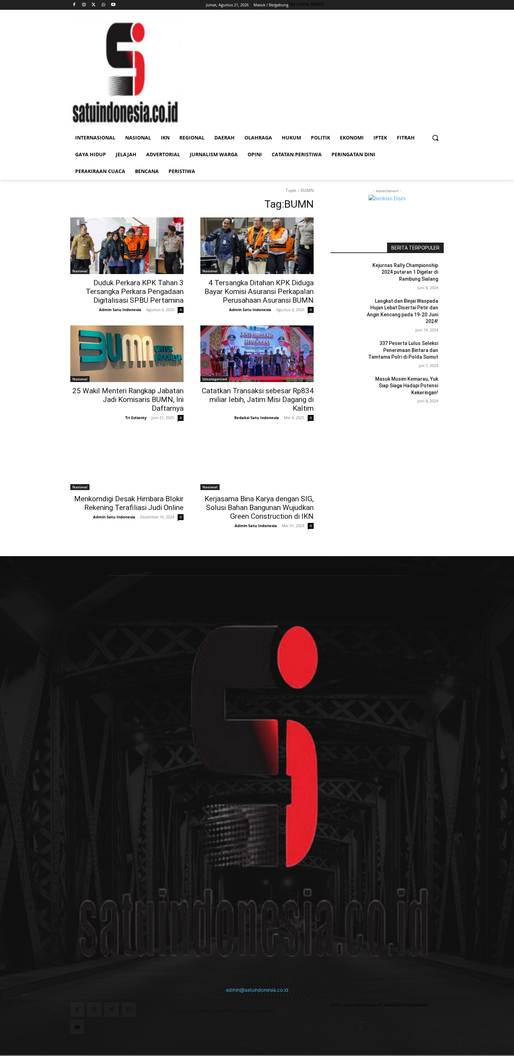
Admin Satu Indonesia (120, 309)
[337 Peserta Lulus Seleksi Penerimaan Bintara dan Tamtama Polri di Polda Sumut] (347, 352)
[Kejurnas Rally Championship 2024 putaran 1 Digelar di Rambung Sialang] (347, 274)
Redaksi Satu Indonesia (256, 417)
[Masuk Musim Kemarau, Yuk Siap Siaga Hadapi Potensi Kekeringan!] (347, 388)
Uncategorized (214, 378)
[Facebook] (74, 5)
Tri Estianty (136, 417)
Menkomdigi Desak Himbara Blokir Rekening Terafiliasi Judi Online (129, 503)
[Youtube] (113, 5)
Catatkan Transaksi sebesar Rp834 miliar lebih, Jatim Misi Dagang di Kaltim (258, 399)
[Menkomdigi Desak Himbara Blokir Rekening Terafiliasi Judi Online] (127, 461)
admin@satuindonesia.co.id (257, 990)
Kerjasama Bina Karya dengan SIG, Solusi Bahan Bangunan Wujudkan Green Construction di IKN (259, 507)
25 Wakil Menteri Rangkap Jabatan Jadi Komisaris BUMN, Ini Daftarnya (128, 399)
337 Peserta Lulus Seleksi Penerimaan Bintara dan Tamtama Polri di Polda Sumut (403, 350)
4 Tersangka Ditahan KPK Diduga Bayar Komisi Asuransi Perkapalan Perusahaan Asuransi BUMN (259, 291)
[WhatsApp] (103, 5)
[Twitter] (94, 5)
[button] (435, 137)
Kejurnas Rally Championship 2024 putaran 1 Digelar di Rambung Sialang (405, 272)
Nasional (79, 270)
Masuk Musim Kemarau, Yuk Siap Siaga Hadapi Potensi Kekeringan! (406, 385)
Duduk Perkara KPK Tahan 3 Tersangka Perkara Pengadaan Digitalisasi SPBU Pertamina (135, 291)
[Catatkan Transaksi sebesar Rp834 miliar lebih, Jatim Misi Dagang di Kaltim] (257, 353)
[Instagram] (84, 5)
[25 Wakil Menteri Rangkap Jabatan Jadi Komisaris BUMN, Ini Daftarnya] (127, 353)
